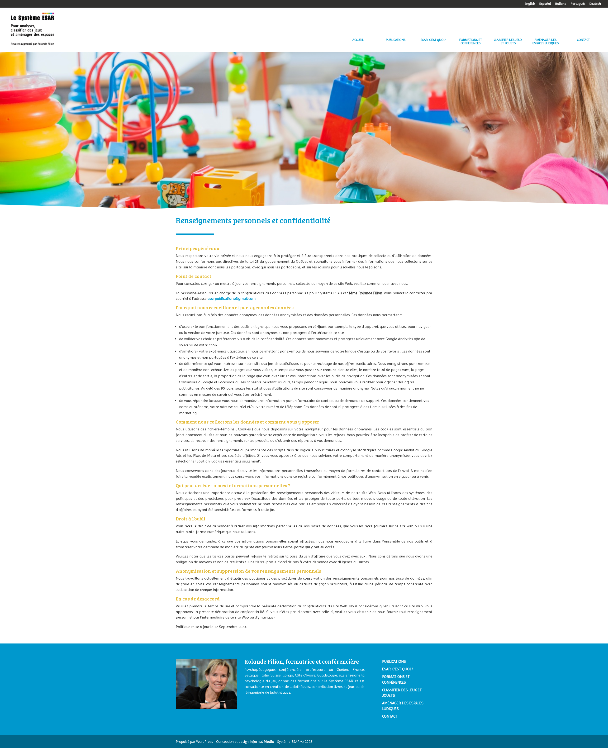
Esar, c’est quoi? (433, 40)
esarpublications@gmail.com (232, 298)
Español (545, 3)
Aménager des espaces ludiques (545, 41)
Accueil (358, 40)
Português (578, 3)
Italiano (560, 3)
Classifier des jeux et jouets (508, 41)
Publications (395, 40)
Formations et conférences (470, 41)
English (530, 3)
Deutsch (595, 3)
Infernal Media (262, 741)
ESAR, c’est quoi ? (397, 669)
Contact (583, 40)
